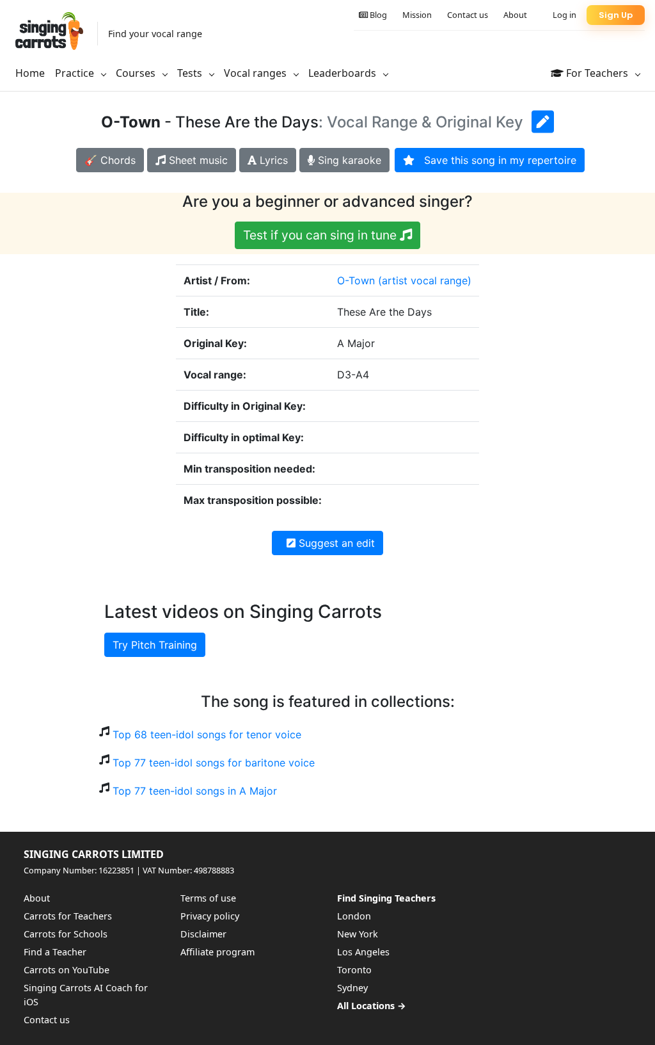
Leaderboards (343, 73)
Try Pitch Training (155, 644)
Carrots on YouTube (66, 970)
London (354, 916)
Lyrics (272, 160)
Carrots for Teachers (68, 916)
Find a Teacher (55, 952)
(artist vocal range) (424, 280)
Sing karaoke (348, 160)
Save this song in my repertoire (495, 160)
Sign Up (616, 15)
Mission (417, 14)
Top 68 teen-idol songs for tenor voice (207, 734)
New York (357, 934)
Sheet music (197, 160)
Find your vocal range (155, 34)
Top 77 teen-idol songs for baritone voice (214, 762)
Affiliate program (217, 952)
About (515, 14)
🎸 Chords (110, 160)
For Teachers (597, 73)
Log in (564, 14)
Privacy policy (209, 916)
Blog (377, 14)
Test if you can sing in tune (321, 235)
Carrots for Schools (65, 934)
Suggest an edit (335, 543)
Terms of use (208, 898)
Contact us (467, 14)
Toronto (354, 970)
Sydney (352, 988)
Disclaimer (203, 934)
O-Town (356, 280)
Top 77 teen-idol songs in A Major (195, 790)
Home (30, 73)
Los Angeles (363, 952)
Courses (137, 73)
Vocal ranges (256, 73)
